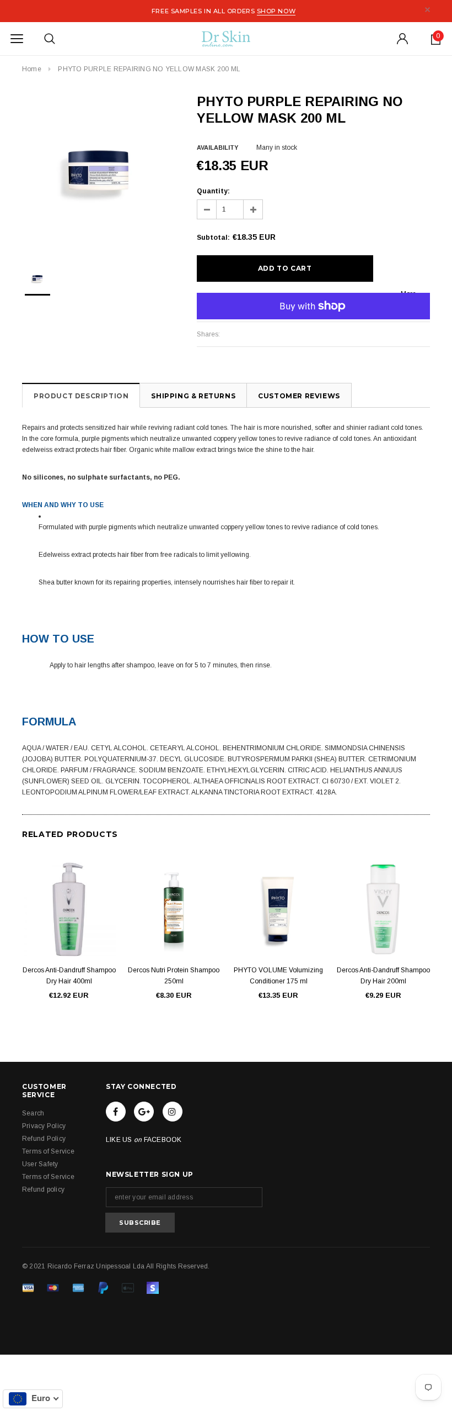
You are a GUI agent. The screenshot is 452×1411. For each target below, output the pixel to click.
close (427, 9)
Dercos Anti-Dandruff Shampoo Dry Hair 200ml (383, 975)
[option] (98, 169)
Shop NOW (276, 11)
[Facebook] (116, 1112)
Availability (217, 147)
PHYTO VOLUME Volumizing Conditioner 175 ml (278, 975)
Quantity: (213, 191)
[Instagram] (172, 1112)
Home (31, 69)
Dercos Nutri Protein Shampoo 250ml (173, 975)
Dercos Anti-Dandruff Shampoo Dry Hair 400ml (69, 975)
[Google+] (144, 1112)
